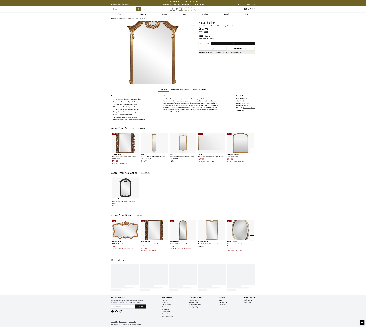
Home (113, 18)
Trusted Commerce (167, 307)
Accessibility (165, 309)
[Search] (138, 9)
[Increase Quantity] (208, 43)
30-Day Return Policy (195, 305)
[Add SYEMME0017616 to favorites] (165, 136)
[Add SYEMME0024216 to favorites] (194, 136)
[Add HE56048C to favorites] (137, 180)
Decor (118, 18)
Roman (246, 106)
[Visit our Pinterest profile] (112, 311)
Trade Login (247, 302)
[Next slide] (252, 150)
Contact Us (165, 302)
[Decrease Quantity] (200, 43)
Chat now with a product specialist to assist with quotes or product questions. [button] (348, 317)
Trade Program (167, 4)
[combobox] (123, 9)
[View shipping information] (227, 37)
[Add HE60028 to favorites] (223, 223)
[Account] (245, 9)
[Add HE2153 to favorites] (252, 223)
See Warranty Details (249, 108)
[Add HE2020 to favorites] (137, 136)
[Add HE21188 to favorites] (137, 223)
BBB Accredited (166, 305)
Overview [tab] (163, 89)
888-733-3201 (250, 5)
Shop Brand (139, 215)
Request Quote (186, 4)
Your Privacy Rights (167, 316)
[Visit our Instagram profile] (120, 311)
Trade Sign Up (248, 300)
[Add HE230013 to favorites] (194, 223)
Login (220, 300)
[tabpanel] (183, 108)
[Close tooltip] (363, 316)
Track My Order (223, 302)
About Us (164, 300)
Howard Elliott (130, 18)
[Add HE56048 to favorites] (193, 24)
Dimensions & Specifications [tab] (180, 89)
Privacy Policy (166, 312)
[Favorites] (249, 9)
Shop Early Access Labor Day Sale (183, 1)
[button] (253, 9)
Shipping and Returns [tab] (199, 89)
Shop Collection (145, 173)
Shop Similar (141, 128)
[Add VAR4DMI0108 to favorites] (223, 136)
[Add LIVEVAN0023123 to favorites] (252, 136)
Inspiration (176, 4)
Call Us (227, 53)
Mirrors (123, 18)
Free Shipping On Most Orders (119, 5)
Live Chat (240, 5)
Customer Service (198, 4)
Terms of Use (165, 314)
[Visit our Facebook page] (116, 311)
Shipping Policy (193, 307)
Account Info (222, 305)
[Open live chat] (362, 322)
